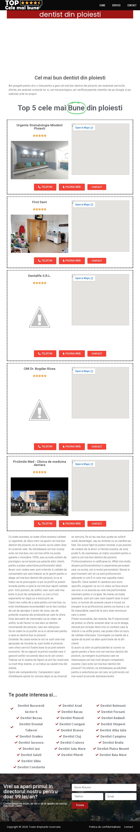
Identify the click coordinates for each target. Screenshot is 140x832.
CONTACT (132, 5)
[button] (45, 187)
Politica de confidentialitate (105, 826)
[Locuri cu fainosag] (25, 5)
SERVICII (116, 5)
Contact (128, 826)
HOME (102, 5)
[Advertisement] (70, 48)
